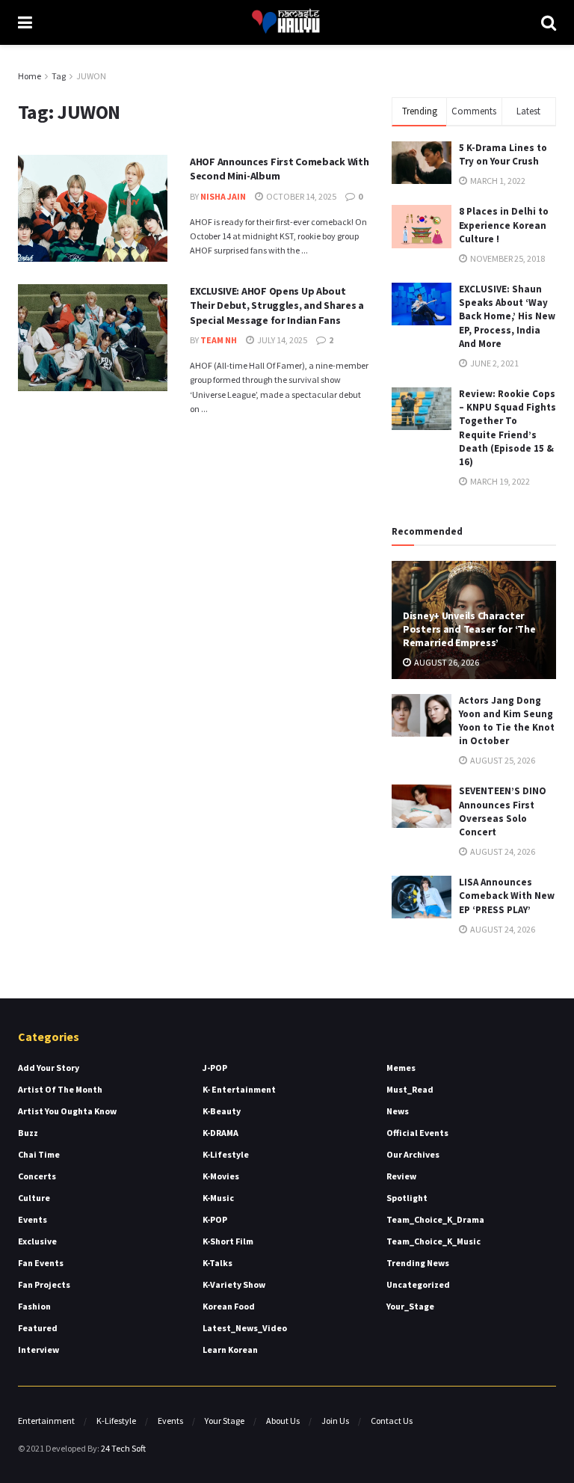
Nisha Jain (223, 196)
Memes (401, 1067)
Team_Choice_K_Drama (435, 1219)
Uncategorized (418, 1284)
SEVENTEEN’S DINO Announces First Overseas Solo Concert (502, 811)
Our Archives (412, 1154)
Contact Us (392, 1420)
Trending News (417, 1262)
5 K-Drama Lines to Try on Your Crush (503, 154)
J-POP (215, 1067)
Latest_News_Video (245, 1327)
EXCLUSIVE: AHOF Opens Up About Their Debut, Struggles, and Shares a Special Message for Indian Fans (277, 305)
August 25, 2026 (502, 760)
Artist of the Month (60, 1089)
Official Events (417, 1132)
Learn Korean (230, 1349)
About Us (283, 1420)
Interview (38, 1349)
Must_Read (409, 1089)
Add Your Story (48, 1067)
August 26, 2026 (446, 662)
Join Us (335, 1420)
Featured (38, 1327)
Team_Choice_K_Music (433, 1241)
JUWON (91, 76)
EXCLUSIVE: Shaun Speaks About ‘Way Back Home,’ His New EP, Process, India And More (507, 316)
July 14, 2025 (281, 340)
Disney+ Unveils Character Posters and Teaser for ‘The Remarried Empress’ (469, 629)
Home (29, 76)
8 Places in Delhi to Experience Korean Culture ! (504, 225)
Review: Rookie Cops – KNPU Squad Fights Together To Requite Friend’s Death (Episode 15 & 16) (507, 427)
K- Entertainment (239, 1089)
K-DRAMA (220, 1132)
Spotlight (407, 1197)
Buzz (28, 1132)
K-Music (218, 1197)
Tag (59, 76)
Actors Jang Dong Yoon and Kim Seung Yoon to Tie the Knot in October (507, 721)
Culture (34, 1197)
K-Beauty (222, 1111)
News (397, 1111)
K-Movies (221, 1176)
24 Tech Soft (123, 1448)
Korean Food (229, 1306)
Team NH (218, 340)
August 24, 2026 (502, 851)
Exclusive (37, 1241)
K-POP (215, 1219)
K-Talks (217, 1262)
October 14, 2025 (300, 196)
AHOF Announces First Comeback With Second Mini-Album (279, 169)
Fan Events (41, 1262)
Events (32, 1219)
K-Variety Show (234, 1284)
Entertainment (46, 1420)
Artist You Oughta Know (67, 1111)
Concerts (37, 1176)
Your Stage (224, 1420)
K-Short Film (228, 1241)
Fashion (34, 1306)
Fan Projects (44, 1284)
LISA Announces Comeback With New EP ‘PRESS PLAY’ (507, 895)
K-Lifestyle (226, 1154)
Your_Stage (410, 1306)
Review (401, 1176)
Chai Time (39, 1154)
